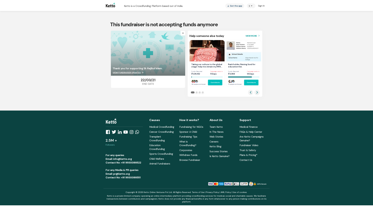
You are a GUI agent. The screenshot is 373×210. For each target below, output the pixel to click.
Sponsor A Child (188, 131)
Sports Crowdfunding (161, 153)
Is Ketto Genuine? (219, 156)
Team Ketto (216, 126)
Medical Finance (249, 126)
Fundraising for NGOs (191, 126)
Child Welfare (156, 158)
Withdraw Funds (188, 155)
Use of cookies (239, 192)
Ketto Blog (215, 146)
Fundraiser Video (249, 145)
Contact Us (246, 160)
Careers (214, 141)
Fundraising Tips (188, 136)
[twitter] (115, 133)
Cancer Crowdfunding (161, 131)
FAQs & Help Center (251, 131)
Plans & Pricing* (248, 155)
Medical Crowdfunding (161, 126)
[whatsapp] (138, 133)
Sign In (261, 5)
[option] (251, 6)
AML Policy (226, 192)
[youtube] (126, 133)
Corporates (185, 150)
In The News (217, 131)
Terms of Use (198, 192)
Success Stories (219, 151)
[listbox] (234, 6)
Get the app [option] (234, 6)
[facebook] (109, 133)
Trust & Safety (248, 150)
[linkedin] (120, 133)
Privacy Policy (212, 192)
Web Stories (216, 136)
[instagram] (132, 133)
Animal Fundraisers (159, 163)
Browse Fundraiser (189, 160)
